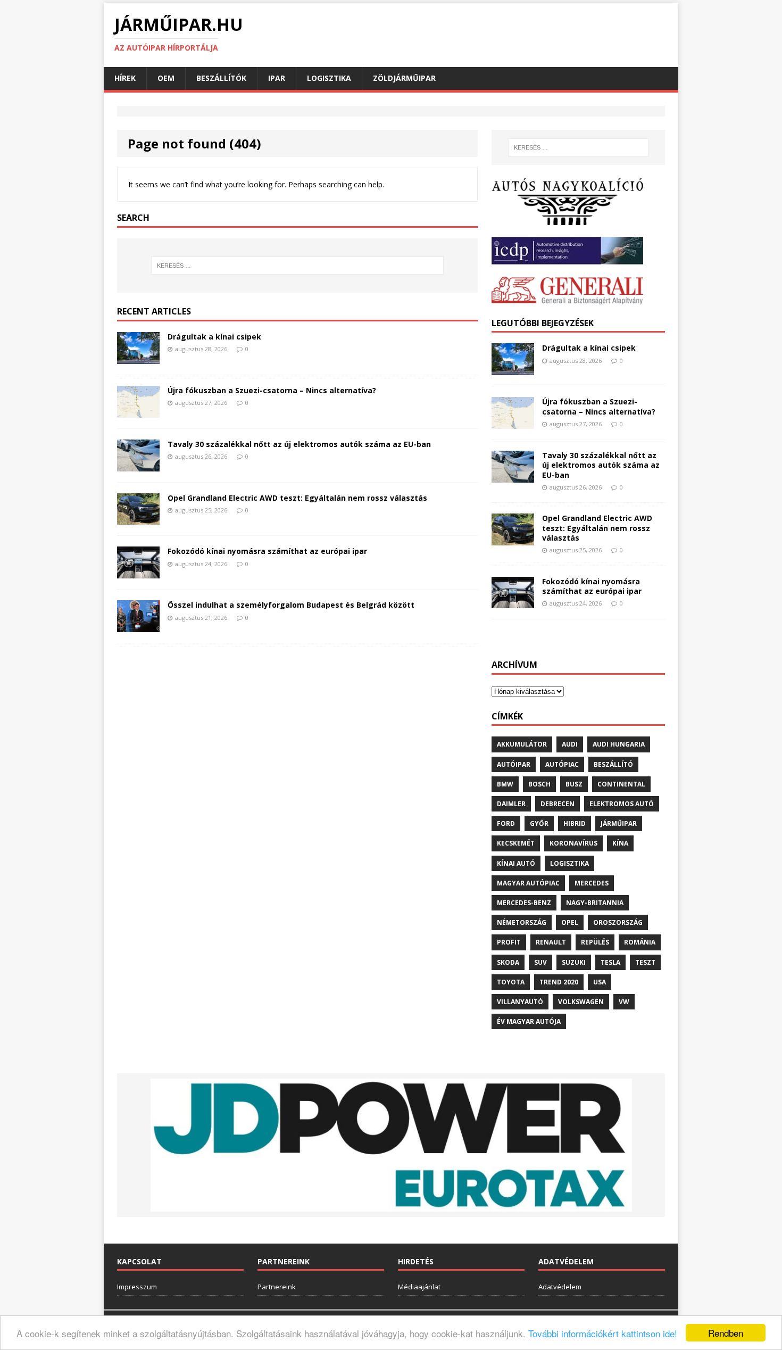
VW (624, 1001)
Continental (621, 784)
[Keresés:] (297, 265)
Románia (639, 942)
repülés (595, 942)
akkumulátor (522, 744)
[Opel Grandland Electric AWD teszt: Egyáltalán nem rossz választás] (138, 519)
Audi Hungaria (619, 744)
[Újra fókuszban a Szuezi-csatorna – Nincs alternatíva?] (138, 411)
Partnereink (276, 1286)
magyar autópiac (528, 883)
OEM (165, 78)
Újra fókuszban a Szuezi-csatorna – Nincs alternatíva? (272, 390)
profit (509, 942)
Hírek (125, 78)
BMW (505, 784)
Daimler (511, 803)
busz (574, 784)
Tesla (610, 962)
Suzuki (574, 962)
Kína (620, 843)
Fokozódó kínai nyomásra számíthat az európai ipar (267, 551)
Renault (551, 942)
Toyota (511, 982)
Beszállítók (221, 78)
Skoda (508, 962)
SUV (540, 962)
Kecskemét (516, 843)
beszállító (613, 764)
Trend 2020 (558, 982)
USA (599, 982)
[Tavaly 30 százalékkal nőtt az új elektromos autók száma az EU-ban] (138, 465)
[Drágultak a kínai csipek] (138, 357)
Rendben (725, 1332)
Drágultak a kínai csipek (214, 337)
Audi (570, 744)
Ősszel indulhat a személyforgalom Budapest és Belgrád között (291, 605)
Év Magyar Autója (529, 1021)
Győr (539, 823)
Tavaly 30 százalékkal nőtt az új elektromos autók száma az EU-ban (299, 444)
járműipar (619, 823)
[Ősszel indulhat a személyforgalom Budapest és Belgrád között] (138, 626)
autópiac (562, 764)
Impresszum (137, 1286)
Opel (569, 922)
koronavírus (573, 843)
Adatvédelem (559, 1286)
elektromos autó (621, 803)
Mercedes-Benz (524, 902)
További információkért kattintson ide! (602, 1333)
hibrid (574, 823)
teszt (645, 962)
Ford (506, 823)
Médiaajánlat (419, 1286)
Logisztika (329, 78)
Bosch (539, 784)
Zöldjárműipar (404, 78)
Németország (521, 922)
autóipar (513, 764)
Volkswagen (581, 1001)
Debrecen (557, 803)
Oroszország (618, 922)
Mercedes (592, 883)
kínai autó (516, 863)
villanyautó (520, 1001)
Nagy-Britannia (594, 902)
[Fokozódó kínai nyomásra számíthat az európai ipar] (138, 572)
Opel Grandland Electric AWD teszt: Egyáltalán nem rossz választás (297, 498)
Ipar (276, 78)
